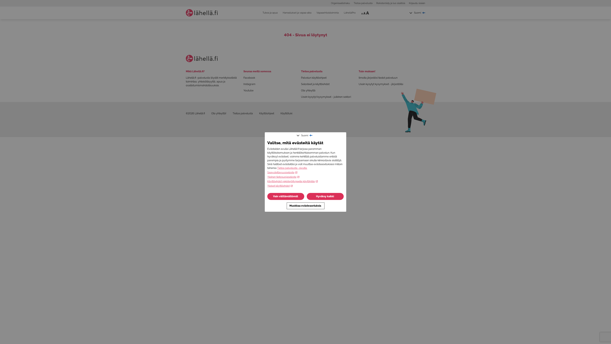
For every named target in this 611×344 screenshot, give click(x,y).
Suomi (304, 135)
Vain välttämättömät (285, 196)
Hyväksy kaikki (325, 196)
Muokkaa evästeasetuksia (305, 205)
